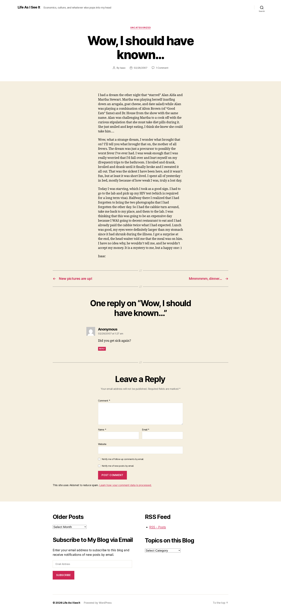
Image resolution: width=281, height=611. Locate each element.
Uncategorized (140, 27)
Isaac (123, 67)
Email (145, 429)
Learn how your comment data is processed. (125, 485)
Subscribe (63, 575)
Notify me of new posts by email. (118, 465)
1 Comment (162, 67)
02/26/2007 (140, 67)
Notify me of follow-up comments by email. (123, 459)
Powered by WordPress (98, 602)
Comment (104, 400)
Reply (102, 349)
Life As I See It (29, 7)
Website (102, 444)
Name (102, 429)
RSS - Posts (157, 527)
